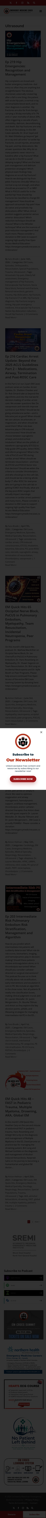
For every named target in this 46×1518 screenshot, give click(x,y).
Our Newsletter (23, 759)
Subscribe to (23, 754)
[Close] (41, 732)
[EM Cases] (23, 734)
